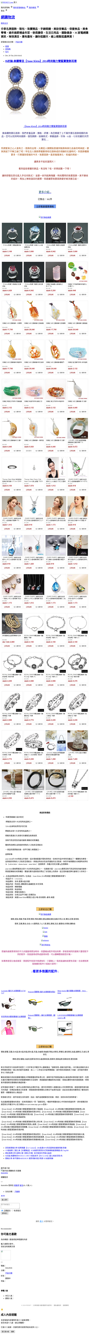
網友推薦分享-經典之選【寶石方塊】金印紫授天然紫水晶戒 (28, 1153)
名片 (7, 52)
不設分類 (18, 42)
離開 (12, 1331)
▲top (3, 1195)
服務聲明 (66, 1305)
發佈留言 (4, 1213)
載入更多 (4, 1200)
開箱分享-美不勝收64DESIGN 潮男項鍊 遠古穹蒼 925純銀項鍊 (29, 1158)
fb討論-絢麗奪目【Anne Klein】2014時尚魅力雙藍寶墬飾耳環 (41, 61)
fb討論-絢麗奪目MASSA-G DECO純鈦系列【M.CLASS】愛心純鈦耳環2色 (33, 1156)
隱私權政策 (57, 1305)
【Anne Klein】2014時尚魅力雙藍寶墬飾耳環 (45, 126)
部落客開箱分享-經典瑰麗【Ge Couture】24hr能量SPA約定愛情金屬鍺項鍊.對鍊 (35, 1148)
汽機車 (17, 1192)
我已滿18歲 (5, 1331)
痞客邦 (16, 1185)
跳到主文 (4, 23)
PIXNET (28, 1305)
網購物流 (8, 17)
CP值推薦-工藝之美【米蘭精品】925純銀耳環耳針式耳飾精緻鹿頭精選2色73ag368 (36, 1150)
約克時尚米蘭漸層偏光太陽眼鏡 (13, 1017)
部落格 (8, 49)
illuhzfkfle (4, 1173)
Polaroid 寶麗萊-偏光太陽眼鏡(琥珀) (41, 992)
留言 (21, 1185)
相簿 (7, 46)
